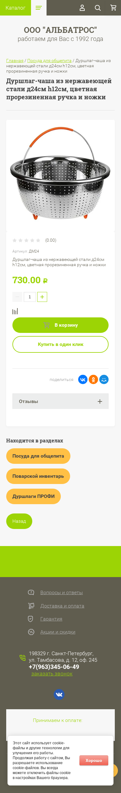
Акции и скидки (57, 632)
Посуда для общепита (49, 60)
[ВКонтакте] (82, 379)
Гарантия (51, 619)
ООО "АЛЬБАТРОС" (60, 30)
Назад (19, 521)
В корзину (65, 325)
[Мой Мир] (104, 379)
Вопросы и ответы (61, 592)
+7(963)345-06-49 (54, 666)
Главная (15, 60)
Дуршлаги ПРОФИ (33, 496)
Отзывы (28, 401)
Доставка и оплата (62, 606)
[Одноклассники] (93, 379)
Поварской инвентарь (38, 476)
